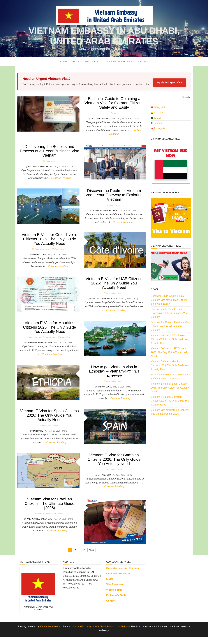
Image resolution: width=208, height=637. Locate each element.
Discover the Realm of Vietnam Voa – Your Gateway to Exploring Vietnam (114, 195)
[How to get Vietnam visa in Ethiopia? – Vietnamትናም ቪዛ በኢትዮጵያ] (48, 382)
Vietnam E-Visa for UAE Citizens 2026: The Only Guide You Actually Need (114, 283)
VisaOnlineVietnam (50, 626)
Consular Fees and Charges (122, 568)
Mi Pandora (40, 254)
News (113, 113)
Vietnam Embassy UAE (103, 118)
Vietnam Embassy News (45, 337)
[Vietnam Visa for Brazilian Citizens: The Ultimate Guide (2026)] (115, 520)
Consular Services (116, 61)
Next (91, 550)
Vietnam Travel (113, 205)
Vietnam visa (49, 161)
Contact (142, 61)
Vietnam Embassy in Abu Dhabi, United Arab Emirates (101, 626)
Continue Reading (61, 178)
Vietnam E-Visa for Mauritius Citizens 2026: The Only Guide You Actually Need (49, 327)
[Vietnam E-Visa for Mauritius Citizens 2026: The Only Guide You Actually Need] (115, 338)
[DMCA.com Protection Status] (169, 570)
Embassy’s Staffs (116, 595)
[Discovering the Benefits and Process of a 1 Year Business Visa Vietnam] (115, 161)
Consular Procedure (118, 573)
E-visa (109, 579)
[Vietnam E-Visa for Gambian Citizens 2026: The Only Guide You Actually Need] (48, 470)
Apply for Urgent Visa (169, 82)
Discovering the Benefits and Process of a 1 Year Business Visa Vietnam (49, 150)
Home (63, 61)
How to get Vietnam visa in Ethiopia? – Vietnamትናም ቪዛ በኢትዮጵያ (114, 371)
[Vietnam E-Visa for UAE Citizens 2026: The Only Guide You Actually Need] (48, 294)
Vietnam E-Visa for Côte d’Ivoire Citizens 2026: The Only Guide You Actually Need (49, 239)
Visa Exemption (115, 584)
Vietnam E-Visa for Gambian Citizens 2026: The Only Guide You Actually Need (114, 459)
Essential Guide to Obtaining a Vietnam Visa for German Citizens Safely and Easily (114, 103)
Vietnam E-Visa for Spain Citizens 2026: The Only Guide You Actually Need (49, 415)
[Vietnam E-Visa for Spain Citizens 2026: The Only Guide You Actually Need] (115, 426)
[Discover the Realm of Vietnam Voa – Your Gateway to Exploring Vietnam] (48, 205)
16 (84, 550)
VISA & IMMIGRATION (84, 61)
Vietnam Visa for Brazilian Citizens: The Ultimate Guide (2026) (49, 503)
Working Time (114, 589)
